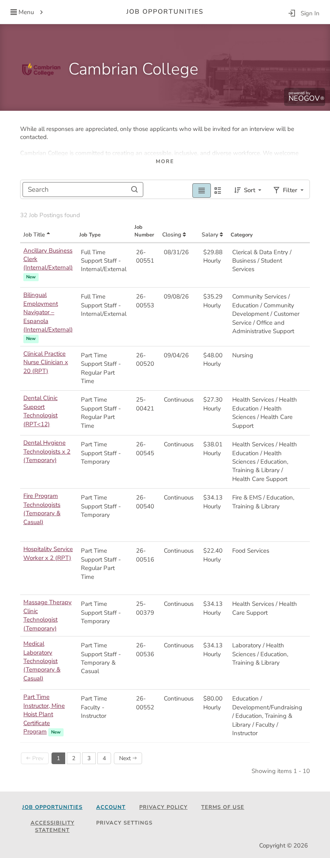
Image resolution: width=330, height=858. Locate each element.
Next (125, 758)
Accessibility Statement (52, 826)
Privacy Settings (124, 823)
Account (111, 807)
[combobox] (83, 189)
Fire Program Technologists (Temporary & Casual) (41, 509)
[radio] (201, 189)
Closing (172, 234)
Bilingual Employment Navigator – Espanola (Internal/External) (48, 312)
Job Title (35, 234)
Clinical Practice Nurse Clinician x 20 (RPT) (45, 362)
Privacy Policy (163, 807)
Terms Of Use (222, 807)
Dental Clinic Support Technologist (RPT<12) (40, 411)
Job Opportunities (52, 807)
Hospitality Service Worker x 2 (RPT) (48, 553)
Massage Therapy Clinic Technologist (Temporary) (47, 615)
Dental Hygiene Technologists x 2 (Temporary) (46, 451)
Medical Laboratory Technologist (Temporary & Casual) (41, 661)
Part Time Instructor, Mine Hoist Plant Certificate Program (44, 714)
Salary (211, 234)
